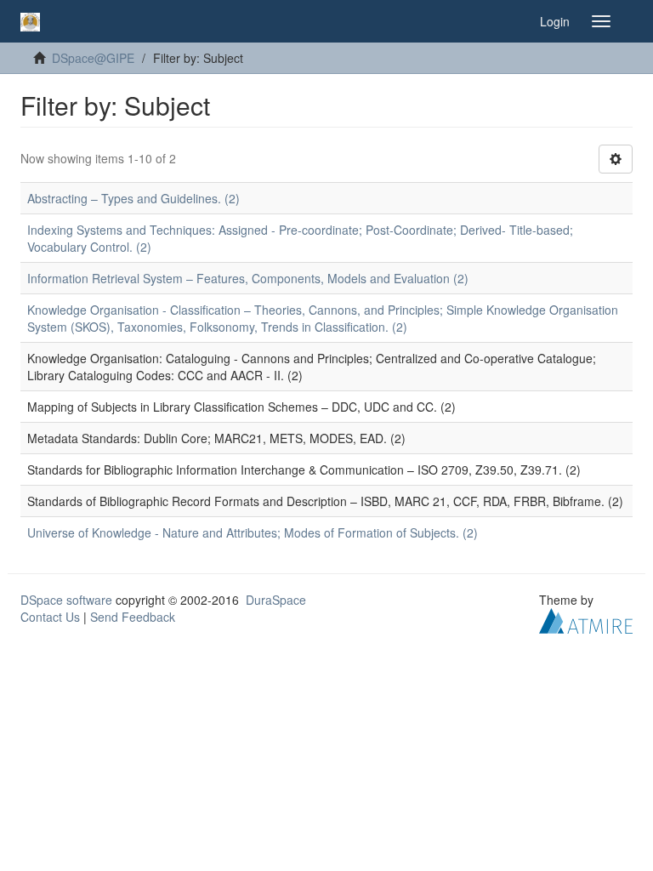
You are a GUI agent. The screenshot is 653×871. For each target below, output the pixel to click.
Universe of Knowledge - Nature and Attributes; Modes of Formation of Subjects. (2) (252, 532)
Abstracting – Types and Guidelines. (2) (133, 198)
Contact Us (50, 616)
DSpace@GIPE (93, 57)
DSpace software (66, 599)
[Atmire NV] (586, 619)
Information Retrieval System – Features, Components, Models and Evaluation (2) (247, 278)
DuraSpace (276, 599)
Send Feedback (132, 616)
